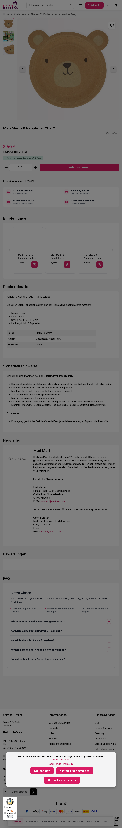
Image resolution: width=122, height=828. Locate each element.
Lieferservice (101, 738)
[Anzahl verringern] (6, 167)
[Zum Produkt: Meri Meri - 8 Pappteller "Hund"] (93, 250)
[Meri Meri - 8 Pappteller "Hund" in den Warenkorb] (99, 264)
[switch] (10, 816)
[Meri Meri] (111, 133)
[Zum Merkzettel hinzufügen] (111, 25)
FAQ (105, 821)
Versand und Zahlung (59, 723)
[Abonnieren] (33, 791)
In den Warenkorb (79, 167)
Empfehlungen (32, 821)
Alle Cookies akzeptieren (61, 780)
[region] (61, 69)
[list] (61, 250)
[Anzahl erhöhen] (35, 167)
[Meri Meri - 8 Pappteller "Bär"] (68, 69)
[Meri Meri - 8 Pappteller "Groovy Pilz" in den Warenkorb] (67, 264)
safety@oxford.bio (51, 531)
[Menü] (80, 5)
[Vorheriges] (22, 69)
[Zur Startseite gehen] (11, 5)
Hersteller (54, 728)
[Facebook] (56, 804)
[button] (9, 250)
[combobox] (47, 5)
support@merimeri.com (53, 501)
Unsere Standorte (103, 728)
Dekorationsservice (104, 749)
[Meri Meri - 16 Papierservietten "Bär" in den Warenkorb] (34, 264)
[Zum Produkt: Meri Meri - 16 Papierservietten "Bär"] (28, 250)
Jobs (51, 733)
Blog (96, 723)
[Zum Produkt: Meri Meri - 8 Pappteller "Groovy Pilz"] (60, 250)
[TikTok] (65, 804)
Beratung (99, 733)
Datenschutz (55, 764)
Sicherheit (65, 821)
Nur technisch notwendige (75, 770)
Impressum (68, 764)
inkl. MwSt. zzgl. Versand (15, 152)
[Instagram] (61, 804)
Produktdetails (49, 821)
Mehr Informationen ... (61, 759)
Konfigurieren (42, 770)
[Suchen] (71, 5)
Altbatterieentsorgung (60, 743)
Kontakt (53, 738)
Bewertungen (93, 821)
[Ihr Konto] (107, 5)
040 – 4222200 (15, 732)
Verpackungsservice (105, 743)
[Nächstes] (113, 69)
